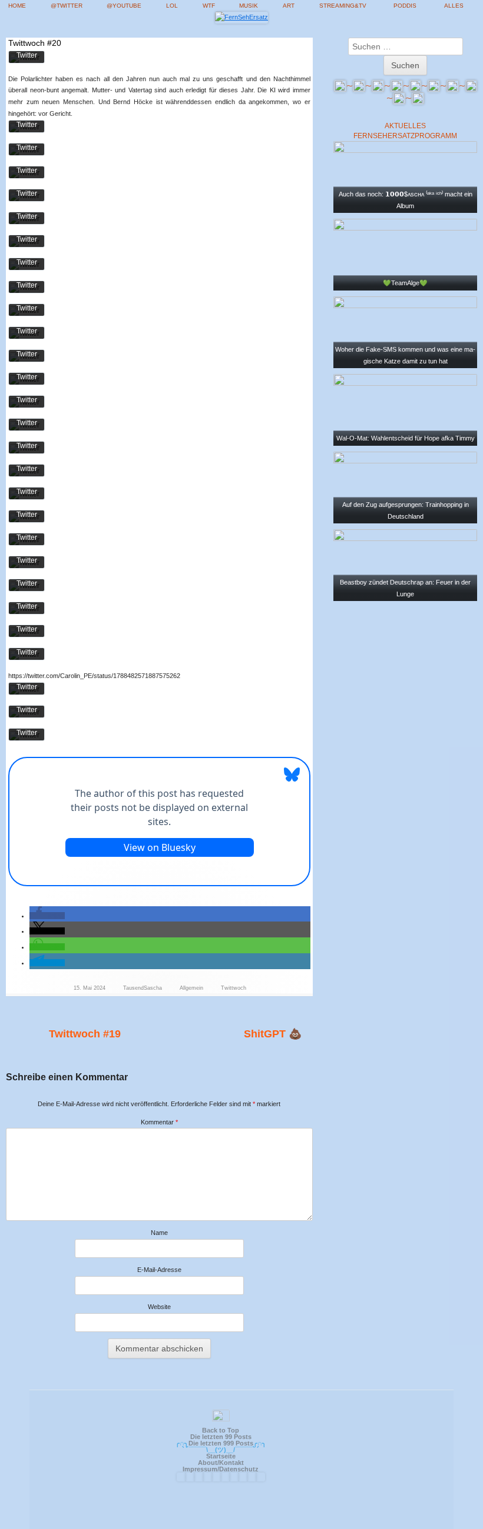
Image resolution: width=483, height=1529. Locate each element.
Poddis (404, 5)
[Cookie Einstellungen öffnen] (457, 1515)
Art (289, 5)
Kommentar (159, 1122)
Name (159, 1232)
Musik (248, 5)
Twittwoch (233, 988)
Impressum (200, 1469)
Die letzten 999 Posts (220, 1443)
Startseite (221, 1456)
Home (17, 5)
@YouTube (124, 5)
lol (172, 5)
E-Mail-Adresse (159, 1269)
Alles (454, 5)
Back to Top (220, 1430)
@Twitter (66, 5)
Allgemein (191, 988)
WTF (209, 5)
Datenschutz (239, 1469)
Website (159, 1306)
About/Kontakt (221, 1462)
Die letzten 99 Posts (221, 1436)
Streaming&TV (342, 5)
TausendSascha (142, 988)
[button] (47, 915)
